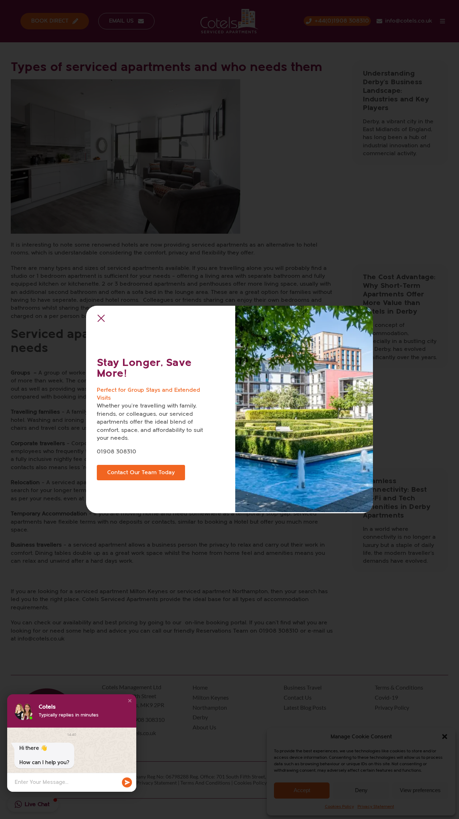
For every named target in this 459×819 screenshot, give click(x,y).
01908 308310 (116, 451)
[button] (129, 700)
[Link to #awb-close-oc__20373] (101, 318)
